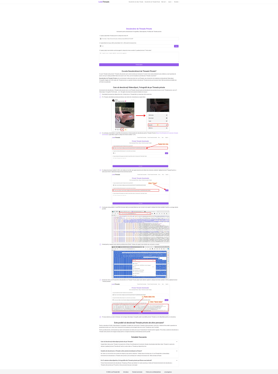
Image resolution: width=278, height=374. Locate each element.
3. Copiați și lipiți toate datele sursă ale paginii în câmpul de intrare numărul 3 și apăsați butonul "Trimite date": (125, 50)
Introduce (125, 372)
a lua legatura (168, 372)
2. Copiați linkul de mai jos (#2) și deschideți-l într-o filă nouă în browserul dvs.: (118, 43)
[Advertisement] (139, 17)
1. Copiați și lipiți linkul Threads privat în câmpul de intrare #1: (113, 35)
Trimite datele (139, 64)
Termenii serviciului (137, 372)
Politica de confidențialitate (153, 372)
